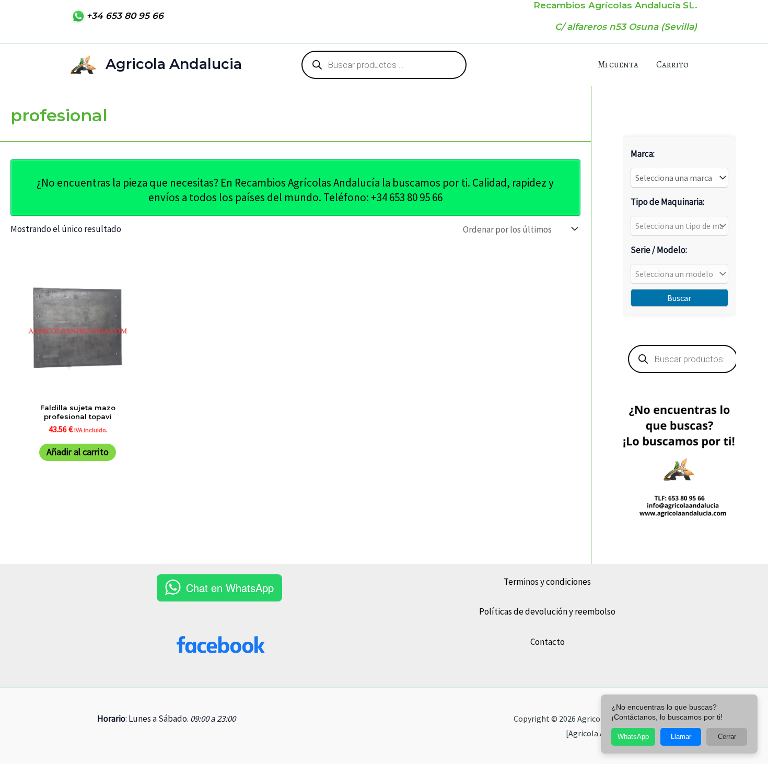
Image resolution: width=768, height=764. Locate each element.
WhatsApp (633, 736)
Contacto (547, 641)
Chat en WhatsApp (230, 587)
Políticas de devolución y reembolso (547, 611)
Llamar (681, 736)
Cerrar (727, 736)
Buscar (679, 298)
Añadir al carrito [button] (77, 452)
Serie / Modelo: (659, 250)
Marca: (643, 153)
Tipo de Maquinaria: (667, 201)
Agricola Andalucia (174, 64)
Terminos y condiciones (547, 581)
